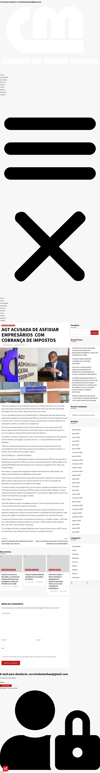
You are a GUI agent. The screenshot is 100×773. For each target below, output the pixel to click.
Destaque (4, 325)
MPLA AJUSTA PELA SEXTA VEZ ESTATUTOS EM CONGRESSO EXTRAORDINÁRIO (52, 541)
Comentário (6, 613)
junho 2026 (76, 437)
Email (2, 682)
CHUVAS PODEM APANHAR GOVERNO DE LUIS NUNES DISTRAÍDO (34, 577)
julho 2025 (75, 479)
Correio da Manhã (7, 345)
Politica (2, 85)
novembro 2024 (77, 509)
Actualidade (4, 77)
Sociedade (3, 80)
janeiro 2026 (76, 456)
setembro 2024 (77, 517)
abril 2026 (75, 445)
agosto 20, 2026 (16, 586)
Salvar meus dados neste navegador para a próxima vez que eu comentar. (30, 656)
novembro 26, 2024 (19, 345)
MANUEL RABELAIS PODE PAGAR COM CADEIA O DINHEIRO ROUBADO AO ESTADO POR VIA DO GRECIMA (85, 398)
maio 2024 (75, 532)
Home (2, 75)
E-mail (38, 640)
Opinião (2, 95)
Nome (4, 640)
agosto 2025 (76, 475)
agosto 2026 (76, 430)
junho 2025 (76, 483)
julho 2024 (75, 524)
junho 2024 (76, 528)
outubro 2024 (77, 513)
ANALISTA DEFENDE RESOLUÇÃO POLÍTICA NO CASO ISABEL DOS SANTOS (17, 541)
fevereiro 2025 (77, 498)
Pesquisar (75, 325)
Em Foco (3, 82)
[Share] (5, 768)
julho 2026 (75, 433)
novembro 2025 (77, 464)
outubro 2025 (77, 467)
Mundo (2, 90)
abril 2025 (75, 490)
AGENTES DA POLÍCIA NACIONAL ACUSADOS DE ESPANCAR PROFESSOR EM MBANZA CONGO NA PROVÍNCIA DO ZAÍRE (10, 579)
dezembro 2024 (77, 505)
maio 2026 (75, 441)
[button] (50, 198)
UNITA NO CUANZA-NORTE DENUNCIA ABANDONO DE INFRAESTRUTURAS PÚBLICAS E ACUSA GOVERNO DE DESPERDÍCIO (56, 582)
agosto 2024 (76, 520)
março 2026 (76, 448)
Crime (2, 87)
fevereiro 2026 (77, 452)
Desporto (3, 92)
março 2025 (76, 494)
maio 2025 (75, 486)
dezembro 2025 (77, 460)
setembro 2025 (77, 471)
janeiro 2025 (76, 501)
